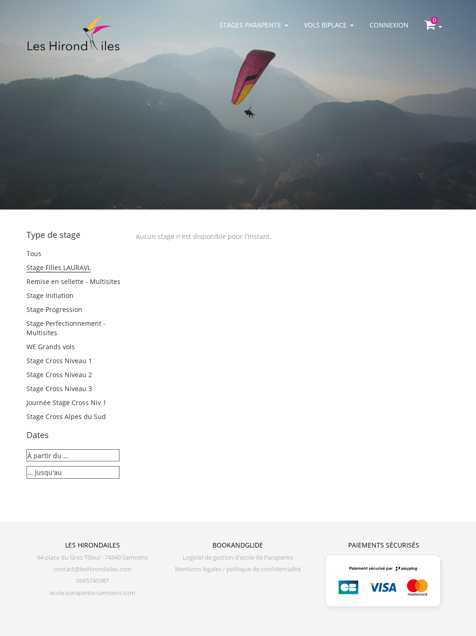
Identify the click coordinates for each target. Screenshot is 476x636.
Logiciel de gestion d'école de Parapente (238, 558)
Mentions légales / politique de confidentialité (238, 569)
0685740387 (92, 581)
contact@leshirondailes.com (92, 569)
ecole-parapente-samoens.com (92, 593)
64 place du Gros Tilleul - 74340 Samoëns (92, 558)
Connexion (389, 24)
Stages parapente (250, 24)
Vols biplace (325, 24)
